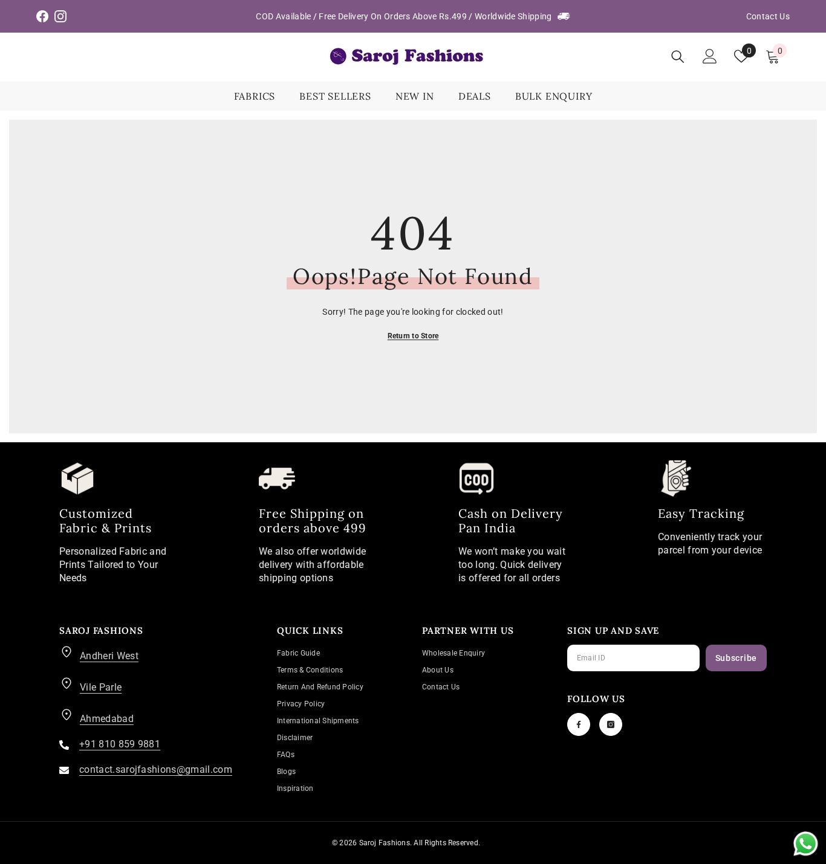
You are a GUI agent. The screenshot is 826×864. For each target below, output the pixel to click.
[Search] (678, 56)
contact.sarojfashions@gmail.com (155, 769)
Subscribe (736, 658)
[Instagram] (610, 724)
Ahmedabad (107, 718)
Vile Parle (101, 687)
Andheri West (109, 656)
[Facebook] (578, 724)
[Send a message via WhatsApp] (806, 844)
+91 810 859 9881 (119, 744)
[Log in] (710, 56)
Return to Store (413, 336)
